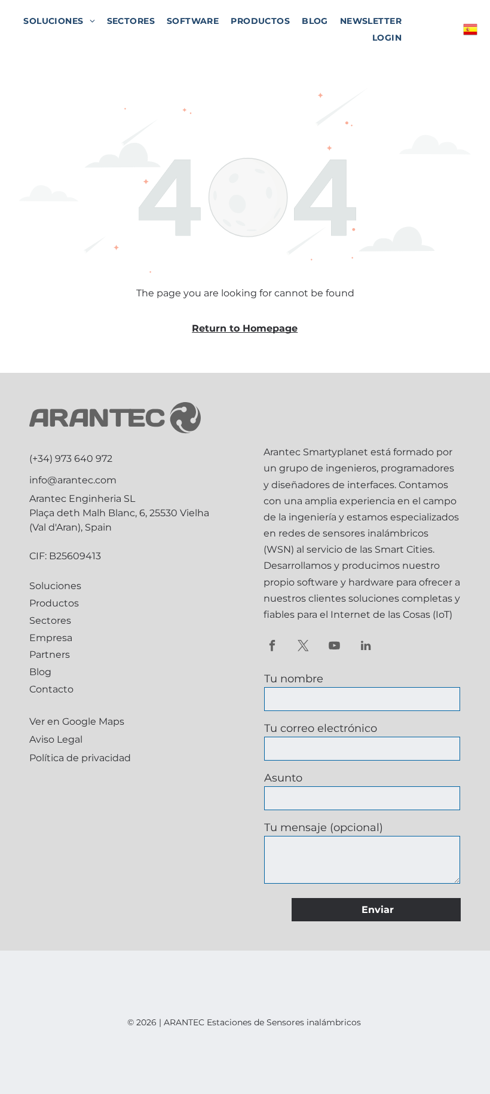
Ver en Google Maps (76, 721)
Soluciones (55, 586)
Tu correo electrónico (320, 728)
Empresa (50, 637)
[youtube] (334, 647)
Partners (49, 654)
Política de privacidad (80, 758)
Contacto (51, 689)
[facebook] (272, 647)
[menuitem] (58, 21)
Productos (54, 603)
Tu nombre (293, 678)
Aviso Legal (55, 739)
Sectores (50, 620)
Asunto (283, 778)
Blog (40, 672)
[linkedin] (365, 647)
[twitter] (303, 647)
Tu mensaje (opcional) (323, 827)
